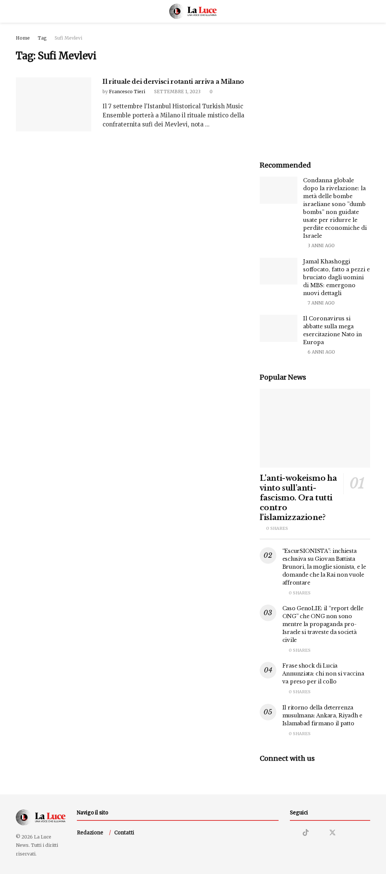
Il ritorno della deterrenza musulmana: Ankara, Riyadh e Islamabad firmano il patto (322, 715)
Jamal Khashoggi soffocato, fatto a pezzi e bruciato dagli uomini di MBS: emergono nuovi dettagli (336, 277)
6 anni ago (320, 352)
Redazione (90, 832)
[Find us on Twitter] (332, 832)
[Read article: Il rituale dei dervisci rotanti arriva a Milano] (53, 104)
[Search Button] (367, 11)
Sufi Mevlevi (68, 38)
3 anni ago (320, 245)
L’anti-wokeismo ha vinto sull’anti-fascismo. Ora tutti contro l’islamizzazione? (298, 498)
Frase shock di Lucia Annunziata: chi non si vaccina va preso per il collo (323, 673)
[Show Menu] (19, 11)
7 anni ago (320, 303)
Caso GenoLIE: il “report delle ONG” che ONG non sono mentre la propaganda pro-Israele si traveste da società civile (322, 624)
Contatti (124, 832)
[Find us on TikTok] (306, 832)
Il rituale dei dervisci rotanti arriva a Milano (173, 81)
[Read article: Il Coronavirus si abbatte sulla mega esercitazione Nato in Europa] (278, 328)
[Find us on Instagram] (292, 833)
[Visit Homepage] (193, 11)
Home (23, 38)
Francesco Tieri (127, 91)
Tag (42, 38)
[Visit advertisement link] (315, 89)
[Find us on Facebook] (319, 833)
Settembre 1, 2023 (177, 91)
